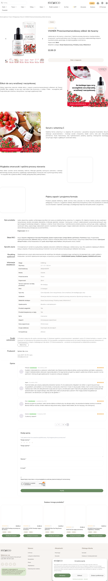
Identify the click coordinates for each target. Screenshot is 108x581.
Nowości (57, 556)
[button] (4, 7)
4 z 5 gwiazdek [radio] (30, 442)
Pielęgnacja (16, 17)
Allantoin (35, 239)
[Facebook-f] (2, 564)
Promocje (57, 552)
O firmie (30, 552)
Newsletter (31, 559)
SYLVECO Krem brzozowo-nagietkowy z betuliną (95, 529)
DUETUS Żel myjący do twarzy (74, 529)
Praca (29, 562)
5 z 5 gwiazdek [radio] (32, 442)
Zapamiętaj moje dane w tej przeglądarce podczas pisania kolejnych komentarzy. (45, 479)
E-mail (23, 468)
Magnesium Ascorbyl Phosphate (37, 237)
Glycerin (24, 237)
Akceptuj (62, 575)
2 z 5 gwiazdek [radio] (24, 442)
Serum (22, 17)
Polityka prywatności (78, 579)
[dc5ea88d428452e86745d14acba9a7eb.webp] (24, 39)
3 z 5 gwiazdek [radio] (27, 442)
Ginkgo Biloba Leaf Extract (71, 237)
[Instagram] (6, 564)
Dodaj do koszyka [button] (11, 535)
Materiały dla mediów (34, 568)
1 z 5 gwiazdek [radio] (22, 442)
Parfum (59, 241)
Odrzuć (79, 575)
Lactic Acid (45, 241)
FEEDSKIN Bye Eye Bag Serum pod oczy (53, 529)
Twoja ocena (25, 440)
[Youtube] (10, 564)
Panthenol (83, 237)
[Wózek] (106, 3)
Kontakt (86, 579)
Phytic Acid (53, 241)
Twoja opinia (25, 445)
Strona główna (4, 17)
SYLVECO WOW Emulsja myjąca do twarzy (32, 529)
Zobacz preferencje (97, 575)
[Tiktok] (14, 564)
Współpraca (31, 565)
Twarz (10, 17)
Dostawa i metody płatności (89, 556)
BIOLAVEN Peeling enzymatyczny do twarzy (11, 529)
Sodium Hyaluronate (55, 237)
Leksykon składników (34, 556)
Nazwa (23, 459)
